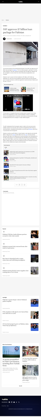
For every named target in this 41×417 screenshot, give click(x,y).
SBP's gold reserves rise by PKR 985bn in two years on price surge (29, 378)
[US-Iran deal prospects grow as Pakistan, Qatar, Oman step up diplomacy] (34, 327)
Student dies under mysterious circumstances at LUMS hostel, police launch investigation (22, 152)
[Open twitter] (19, 402)
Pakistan (15, 70)
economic (30, 129)
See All (20, 385)
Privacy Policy (4, 405)
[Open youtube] (14, 402)
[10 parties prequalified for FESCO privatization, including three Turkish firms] (11, 352)
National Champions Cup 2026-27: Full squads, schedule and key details (23, 158)
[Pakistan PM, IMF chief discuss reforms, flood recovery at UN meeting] (23, 89)
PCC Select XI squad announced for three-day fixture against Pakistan (23, 171)
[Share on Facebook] (19, 185)
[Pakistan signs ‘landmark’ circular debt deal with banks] (6, 89)
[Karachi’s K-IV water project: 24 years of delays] (6, 165)
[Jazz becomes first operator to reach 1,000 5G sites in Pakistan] (30, 351)
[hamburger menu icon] (3, 1)
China (14, 134)
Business (5, 25)
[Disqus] (20, 209)
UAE (26, 134)
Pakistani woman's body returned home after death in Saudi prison (15, 247)
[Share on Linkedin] (24, 185)
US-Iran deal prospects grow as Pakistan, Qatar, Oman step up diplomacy (16, 324)
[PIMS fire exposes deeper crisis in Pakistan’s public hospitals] (34, 303)
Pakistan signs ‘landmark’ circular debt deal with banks (14, 89)
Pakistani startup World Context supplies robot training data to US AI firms (15, 271)
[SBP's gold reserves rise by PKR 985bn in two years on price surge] (30, 370)
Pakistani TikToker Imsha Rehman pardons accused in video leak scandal (15, 235)
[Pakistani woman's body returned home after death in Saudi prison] (34, 246)
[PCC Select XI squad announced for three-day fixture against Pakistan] (6, 171)
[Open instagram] (11, 402)
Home (3, 20)
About (8, 405)
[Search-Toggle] (38, 1)
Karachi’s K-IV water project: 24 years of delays (20, 164)
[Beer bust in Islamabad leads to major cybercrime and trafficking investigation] (34, 258)
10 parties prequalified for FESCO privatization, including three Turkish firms (11, 362)
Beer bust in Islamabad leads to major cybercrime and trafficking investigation (14, 259)
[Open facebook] (9, 402)
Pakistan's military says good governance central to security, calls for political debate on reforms (23, 177)
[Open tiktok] (16, 402)
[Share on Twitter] (22, 185)
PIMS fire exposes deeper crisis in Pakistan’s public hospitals (15, 300)
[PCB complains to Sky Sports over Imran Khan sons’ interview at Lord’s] (34, 315)
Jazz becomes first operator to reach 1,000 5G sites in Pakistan (29, 359)
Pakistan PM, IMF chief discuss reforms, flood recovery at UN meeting (31, 89)
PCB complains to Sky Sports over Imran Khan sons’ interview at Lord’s (15, 312)
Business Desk (9, 38)
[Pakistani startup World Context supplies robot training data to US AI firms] (34, 270)
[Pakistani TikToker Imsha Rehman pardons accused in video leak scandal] (34, 234)
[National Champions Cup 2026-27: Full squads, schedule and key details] (6, 159)
